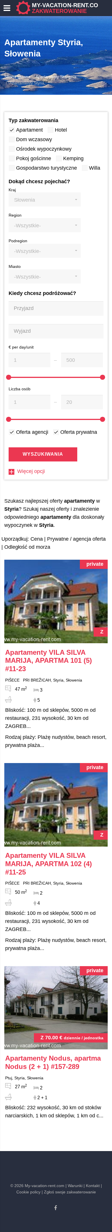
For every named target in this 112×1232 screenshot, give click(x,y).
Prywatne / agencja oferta (76, 539)
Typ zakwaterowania (33, 120)
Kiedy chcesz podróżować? (42, 293)
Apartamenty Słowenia (56, 76)
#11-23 (48, 660)
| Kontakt (92, 1185)
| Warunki (73, 1185)
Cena (36, 539)
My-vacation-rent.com (67, 8)
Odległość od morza (27, 547)
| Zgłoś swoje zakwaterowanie (69, 1192)
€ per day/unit (21, 347)
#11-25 (48, 863)
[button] (45, 199)
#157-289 (53, 1062)
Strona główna (17, 76)
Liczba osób (19, 389)
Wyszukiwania (43, 454)
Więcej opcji (31, 471)
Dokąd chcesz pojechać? (39, 181)
